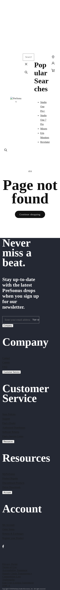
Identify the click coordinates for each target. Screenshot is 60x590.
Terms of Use (9, 567)
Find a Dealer (9, 423)
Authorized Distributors (13, 427)
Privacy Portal (10, 564)
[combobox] (28, 57)
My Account (8, 525)
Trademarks (8, 579)
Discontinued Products (13, 483)
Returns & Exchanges (13, 533)
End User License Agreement (18, 582)
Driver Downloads (11, 487)
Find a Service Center (12, 436)
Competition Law (11, 576)
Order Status (8, 529)
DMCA (6, 585)
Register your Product (13, 538)
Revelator (45, 142)
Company (8, 325)
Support (6, 418)
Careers (6, 362)
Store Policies (9, 414)
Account (7, 492)
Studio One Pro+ (43, 106)
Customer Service (12, 372)
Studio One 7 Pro (43, 120)
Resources (8, 441)
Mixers (43, 128)
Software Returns (10, 432)
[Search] (5, 150)
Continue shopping (30, 214)
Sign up (35, 319)
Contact (6, 358)
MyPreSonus (8, 474)
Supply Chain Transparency (17, 573)
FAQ (4, 367)
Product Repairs (10, 478)
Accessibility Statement (14, 570)
